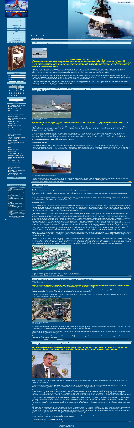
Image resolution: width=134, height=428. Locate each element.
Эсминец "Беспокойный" (14, 129)
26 (23, 93)
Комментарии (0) (60, 84)
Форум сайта (16, 33)
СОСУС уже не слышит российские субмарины (47, 43)
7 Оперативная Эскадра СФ (15, 153)
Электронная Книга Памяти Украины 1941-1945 (15, 174)
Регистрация (20, 81)
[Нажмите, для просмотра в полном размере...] (51, 117)
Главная (33, 35)
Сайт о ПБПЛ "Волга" (13, 149)
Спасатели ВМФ (12, 151)
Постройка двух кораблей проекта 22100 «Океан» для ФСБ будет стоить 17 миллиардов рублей (63, 89)
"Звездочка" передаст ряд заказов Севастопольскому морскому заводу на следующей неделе (63, 279)
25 (20, 93)
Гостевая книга (16, 36)
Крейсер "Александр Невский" (15, 114)
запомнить (11, 79)
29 (14, 95)
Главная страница (16, 18)
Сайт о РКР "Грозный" (13, 160)
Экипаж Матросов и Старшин (15, 127)
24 (18, 93)
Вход (44, 35)
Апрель (42, 38)
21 (11, 93)
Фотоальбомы (16, 29)
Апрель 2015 (16, 85)
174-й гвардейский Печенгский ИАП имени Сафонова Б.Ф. (16, 143)
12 (23, 90)
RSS (132, 2)
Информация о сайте (16, 20)
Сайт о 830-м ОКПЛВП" (14, 163)
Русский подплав (12, 140)
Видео (16, 31)
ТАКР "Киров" (11, 123)
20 (9, 93)
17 (18, 92)
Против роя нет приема (40, 185)
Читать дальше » (102, 179)
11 (20, 90)
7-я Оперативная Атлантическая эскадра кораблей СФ (16, 138)
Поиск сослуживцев (16, 40)
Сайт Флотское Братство (14, 125)
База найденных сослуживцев (16, 42)
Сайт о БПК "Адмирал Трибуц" (15, 155)
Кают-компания (16, 27)
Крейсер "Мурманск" (13, 116)
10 (18, 90)
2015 (37, 38)
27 (9, 95)
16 (16, 92)
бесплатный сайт (67, 426)
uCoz (74, 426)
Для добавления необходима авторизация (16, 217)
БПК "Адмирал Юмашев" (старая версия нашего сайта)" (16, 106)
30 (16, 95)
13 (9, 92)
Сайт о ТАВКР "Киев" (13, 121)
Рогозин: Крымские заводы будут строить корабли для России (53, 343)
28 (11, 95)
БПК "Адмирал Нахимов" (14, 108)
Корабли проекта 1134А (16, 23)
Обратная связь (16, 38)
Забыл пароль (12, 81)
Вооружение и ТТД (16, 25)
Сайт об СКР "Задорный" (14, 165)
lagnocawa (46, 84)
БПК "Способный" (12, 132)
